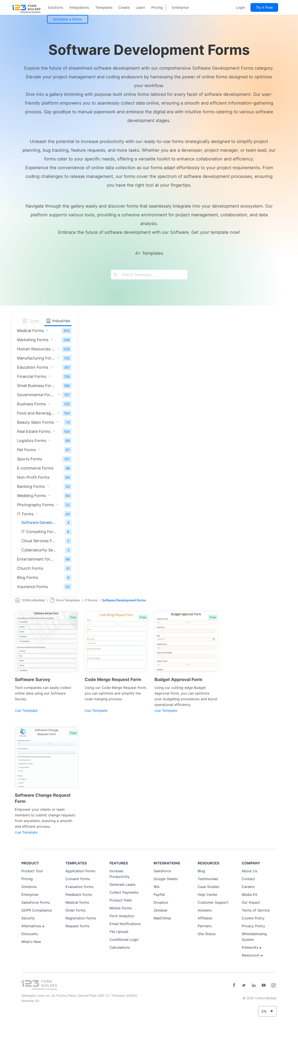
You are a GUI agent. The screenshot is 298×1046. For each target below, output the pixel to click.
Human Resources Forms (36, 349)
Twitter (244, 985)
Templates (103, 7)
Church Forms (30, 568)
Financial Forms (31, 376)
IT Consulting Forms (39, 531)
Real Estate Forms (33, 431)
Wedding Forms (31, 495)
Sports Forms (29, 459)
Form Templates (68, 600)
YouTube (263, 985)
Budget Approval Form (178, 679)
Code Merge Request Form (113, 679)
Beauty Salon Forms (35, 422)
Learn (140, 7)
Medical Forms (30, 330)
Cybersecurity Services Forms (39, 550)
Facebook (234, 985)
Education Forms (32, 367)
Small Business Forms (36, 385)
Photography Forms (35, 504)
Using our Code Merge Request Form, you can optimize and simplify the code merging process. (116, 693)
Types (33, 320)
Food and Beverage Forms (36, 413)
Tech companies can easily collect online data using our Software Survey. (43, 693)
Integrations (79, 7)
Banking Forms (31, 486)
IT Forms (25, 514)
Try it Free (264, 7)
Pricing (157, 7)
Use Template (26, 710)
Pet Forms (26, 449)
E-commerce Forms (35, 468)
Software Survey (32, 679)
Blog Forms (27, 577)
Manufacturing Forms (36, 358)
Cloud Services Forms (39, 540)
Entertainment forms (36, 559)
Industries (60, 320)
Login (240, 7)
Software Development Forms (39, 522)
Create (124, 7)
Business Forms (31, 404)
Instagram (273, 985)
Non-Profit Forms (33, 477)
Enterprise (180, 7)
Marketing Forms (32, 339)
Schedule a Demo (67, 19)
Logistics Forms (31, 440)
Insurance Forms (32, 586)
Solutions (55, 7)
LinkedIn (253, 985)
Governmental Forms (36, 394)
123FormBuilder (33, 600)
